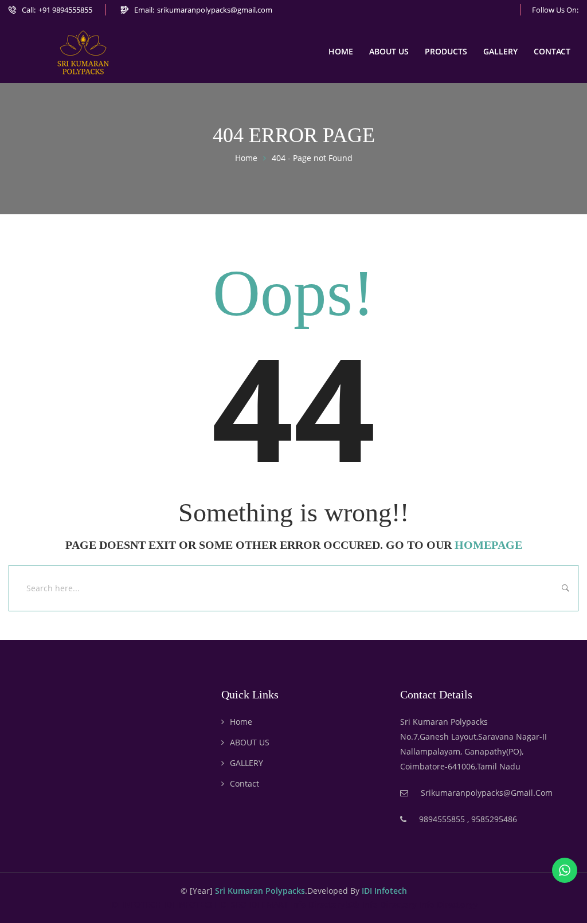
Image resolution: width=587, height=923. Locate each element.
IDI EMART (268, 904)
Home (241, 721)
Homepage (488, 545)
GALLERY (500, 51)
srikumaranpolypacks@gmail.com (214, 10)
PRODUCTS (446, 51)
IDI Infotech (384, 890)
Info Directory (389, 904)
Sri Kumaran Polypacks (260, 890)
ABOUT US (389, 51)
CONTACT (552, 51)
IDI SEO (232, 904)
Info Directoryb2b (325, 904)
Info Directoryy (448, 904)
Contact (244, 783)
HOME (340, 51)
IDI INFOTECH (135, 904)
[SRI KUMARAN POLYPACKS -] (83, 51)
